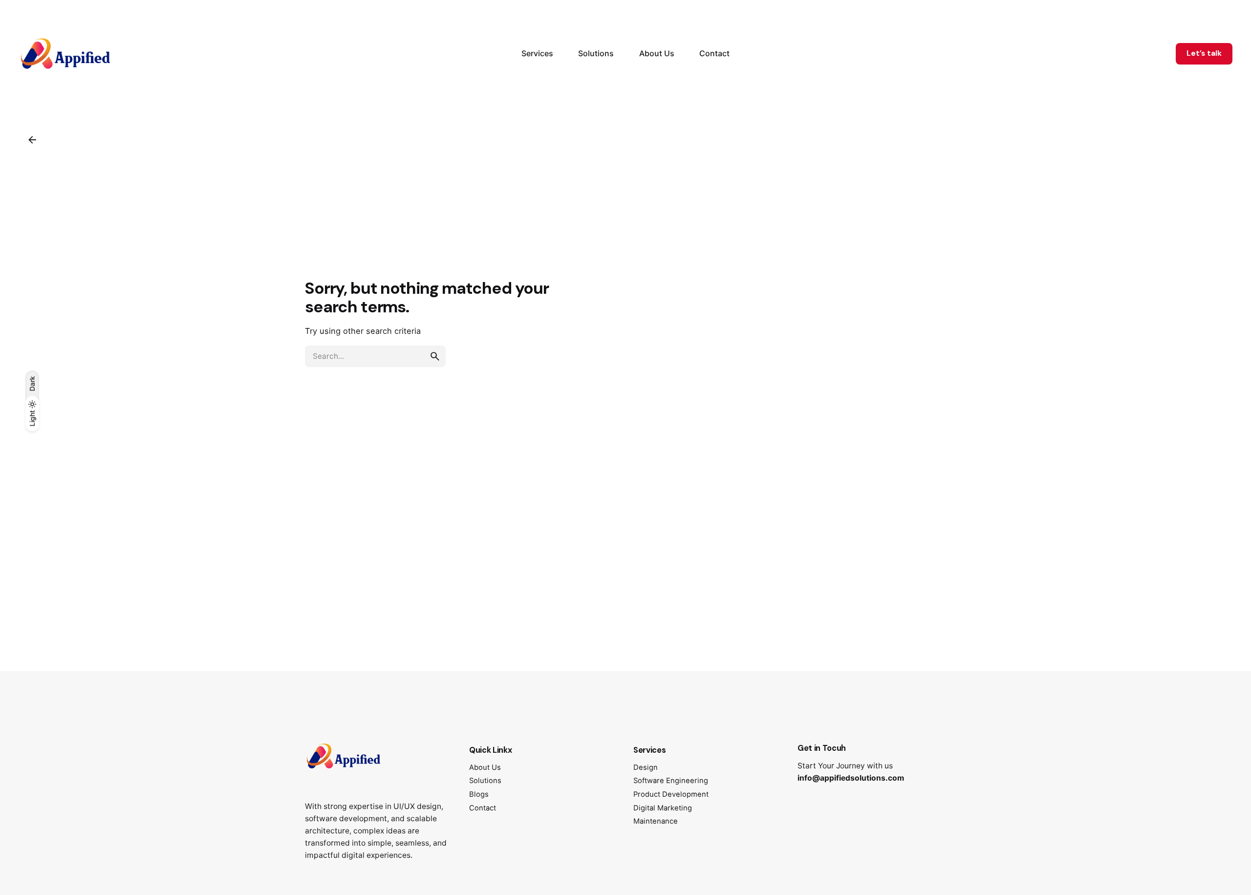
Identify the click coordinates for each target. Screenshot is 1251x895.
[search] (435, 356)
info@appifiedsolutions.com (851, 778)
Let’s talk (1204, 53)
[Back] (32, 139)
